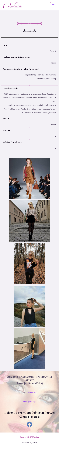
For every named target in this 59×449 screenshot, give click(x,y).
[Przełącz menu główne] (53, 5)
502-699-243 (31, 392)
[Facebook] (29, 424)
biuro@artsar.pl (29, 401)
